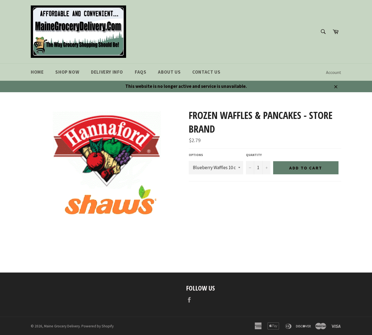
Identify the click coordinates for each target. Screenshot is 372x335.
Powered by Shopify (97, 326)
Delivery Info (107, 72)
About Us (169, 72)
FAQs (140, 72)
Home (37, 72)
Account (333, 72)
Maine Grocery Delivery (62, 326)
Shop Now (67, 72)
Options (196, 155)
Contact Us (206, 72)
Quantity (254, 155)
